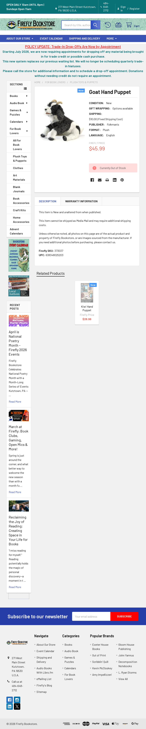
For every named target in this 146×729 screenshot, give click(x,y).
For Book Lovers (15, 131)
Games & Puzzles (15, 112)
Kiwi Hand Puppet (87, 308)
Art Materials (19, 177)
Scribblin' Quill (100, 661)
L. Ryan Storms (127, 672)
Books (14, 95)
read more (15, 401)
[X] (17, 706)
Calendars (16, 121)
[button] (18, 255)
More (110, 38)
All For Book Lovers (17, 145)
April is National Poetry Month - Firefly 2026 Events (18, 343)
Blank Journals (19, 189)
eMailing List (43, 679)
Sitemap (41, 691)
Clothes (18, 168)
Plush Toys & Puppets (20, 158)
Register (134, 8)
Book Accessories (21, 200)
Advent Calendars (16, 231)
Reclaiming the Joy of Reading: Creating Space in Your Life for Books (18, 530)
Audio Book (17, 103)
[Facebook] (92, 180)
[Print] (107, 180)
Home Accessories (21, 219)
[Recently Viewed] (109, 25)
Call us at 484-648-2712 (17, 686)
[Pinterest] (122, 180)
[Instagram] (17, 700)
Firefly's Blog (44, 685)
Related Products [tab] (50, 273)
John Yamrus (126, 655)
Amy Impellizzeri (102, 674)
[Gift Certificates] (119, 25)
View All (123, 679)
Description (47, 201)
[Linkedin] (114, 180)
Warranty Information (81, 201)
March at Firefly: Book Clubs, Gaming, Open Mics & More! (18, 437)
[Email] (100, 180)
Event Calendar (51, 38)
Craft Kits (19, 210)
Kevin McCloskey (102, 668)
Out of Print (99, 655)
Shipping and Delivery (84, 38)
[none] (61, 120)
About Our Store (18, 38)
